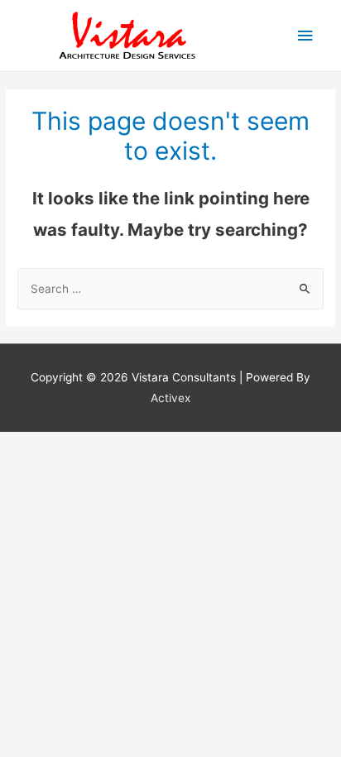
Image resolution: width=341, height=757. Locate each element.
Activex (170, 398)
